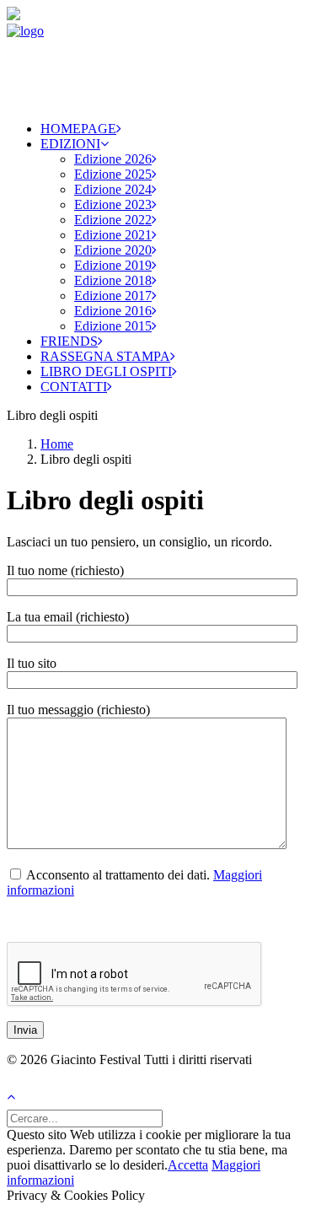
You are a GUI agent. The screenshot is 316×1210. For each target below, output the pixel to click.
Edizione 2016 (113, 311)
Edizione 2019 (113, 265)
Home (56, 444)
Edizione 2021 (113, 235)
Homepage (78, 128)
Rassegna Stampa (105, 356)
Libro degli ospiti (106, 371)
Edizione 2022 (113, 219)
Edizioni (70, 144)
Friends (69, 341)
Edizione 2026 (113, 159)
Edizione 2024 (113, 189)
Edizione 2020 (113, 250)
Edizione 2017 (113, 295)
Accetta (188, 1165)
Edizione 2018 (113, 280)
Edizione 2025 (113, 174)
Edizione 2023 (113, 204)
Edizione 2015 (113, 326)
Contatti (73, 386)
